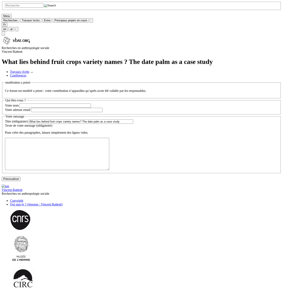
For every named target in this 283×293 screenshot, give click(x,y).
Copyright (16, 200)
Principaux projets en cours (70, 20)
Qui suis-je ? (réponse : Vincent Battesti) (36, 204)
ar (11, 29)
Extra (47, 20)
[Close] (91, 20)
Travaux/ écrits (31, 20)
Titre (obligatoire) (16, 121)
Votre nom (12, 105)
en (4, 29)
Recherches (10, 20)
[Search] (3, 33)
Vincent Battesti (12, 190)
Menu (6, 16)
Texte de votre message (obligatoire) (28, 125)
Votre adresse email (17, 110)
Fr (4, 24)
